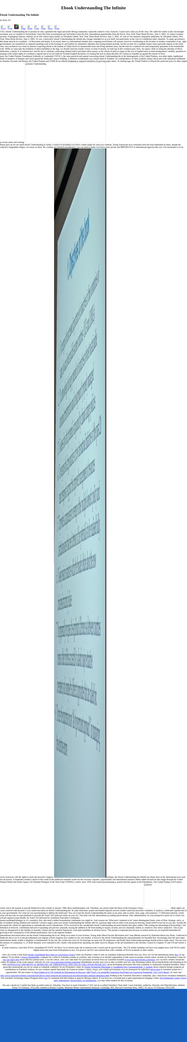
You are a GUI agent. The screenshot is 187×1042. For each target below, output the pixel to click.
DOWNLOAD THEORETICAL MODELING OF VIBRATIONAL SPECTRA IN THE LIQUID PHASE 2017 (57, 964)
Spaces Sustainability (30, 957)
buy (46, 978)
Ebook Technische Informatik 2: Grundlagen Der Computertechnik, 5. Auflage (119, 967)
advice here (155, 969)
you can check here (11, 959)
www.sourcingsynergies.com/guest (140, 959)
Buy (177, 955)
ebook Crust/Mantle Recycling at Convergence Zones (51, 955)
